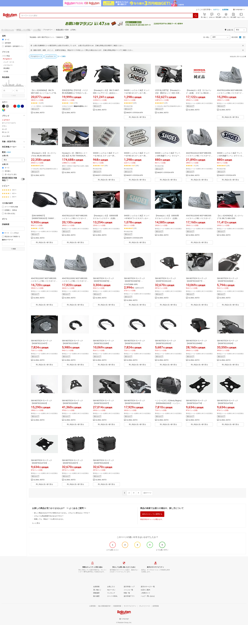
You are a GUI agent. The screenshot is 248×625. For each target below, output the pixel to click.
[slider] (2, 86)
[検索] (195, 15)
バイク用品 (37, 30)
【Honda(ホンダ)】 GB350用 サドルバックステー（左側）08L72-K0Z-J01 (168, 218)
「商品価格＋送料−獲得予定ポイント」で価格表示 (45, 37)
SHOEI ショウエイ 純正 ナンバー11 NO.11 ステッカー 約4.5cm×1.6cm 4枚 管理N (105, 155)
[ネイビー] (22, 106)
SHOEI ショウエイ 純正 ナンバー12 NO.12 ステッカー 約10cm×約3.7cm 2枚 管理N (136, 93)
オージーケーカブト (9, 123)
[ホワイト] (11, 106)
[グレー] (7, 106)
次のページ (147, 493)
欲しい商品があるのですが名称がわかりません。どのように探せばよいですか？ (62, 513)
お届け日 (5, 164)
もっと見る (36, 523)
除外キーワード (7, 240)
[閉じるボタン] (243, 45)
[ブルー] (18, 106)
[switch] (23, 179)
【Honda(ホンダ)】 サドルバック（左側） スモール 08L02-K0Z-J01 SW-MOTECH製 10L (199, 93)
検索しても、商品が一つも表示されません (49, 519)
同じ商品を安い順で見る (137, 117)
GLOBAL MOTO (38, 113)
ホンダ (4, 129)
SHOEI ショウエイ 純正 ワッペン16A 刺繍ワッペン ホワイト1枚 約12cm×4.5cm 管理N (230, 155)
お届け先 (5, 155)
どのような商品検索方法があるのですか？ (49, 516)
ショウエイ (6, 120)
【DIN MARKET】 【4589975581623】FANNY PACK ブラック (42, 218)
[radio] (3, 39)
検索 (14, 95)
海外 (9, 152)
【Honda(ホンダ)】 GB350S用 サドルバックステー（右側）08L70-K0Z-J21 (106, 218)
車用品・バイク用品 (23, 30)
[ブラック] (3, 106)
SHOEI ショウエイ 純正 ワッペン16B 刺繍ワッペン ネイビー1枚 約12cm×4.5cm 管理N (167, 155)
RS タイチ (5, 132)
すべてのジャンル (7, 30)
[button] (239, 10)
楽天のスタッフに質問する (152, 514)
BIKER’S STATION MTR (134, 113)
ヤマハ (4, 126)
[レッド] (14, 106)
